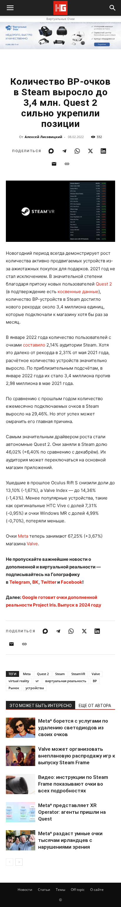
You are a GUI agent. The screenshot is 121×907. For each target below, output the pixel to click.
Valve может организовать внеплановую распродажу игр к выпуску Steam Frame (76, 755)
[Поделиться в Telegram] (64, 151)
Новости (25, 889)
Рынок (14, 688)
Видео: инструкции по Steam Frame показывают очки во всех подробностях (73, 784)
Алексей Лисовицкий (43, 137)
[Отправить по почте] (54, 163)
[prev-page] (9, 862)
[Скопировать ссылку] (67, 163)
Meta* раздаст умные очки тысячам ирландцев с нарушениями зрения (70, 840)
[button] (113, 8)
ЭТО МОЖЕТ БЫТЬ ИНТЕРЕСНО (40, 705)
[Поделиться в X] (90, 151)
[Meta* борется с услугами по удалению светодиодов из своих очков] (20, 728)
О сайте (97, 889)
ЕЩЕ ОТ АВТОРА (95, 705)
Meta (23, 536)
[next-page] (19, 862)
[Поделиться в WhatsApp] (77, 151)
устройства (35, 688)
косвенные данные (78, 291)
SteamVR (78, 674)
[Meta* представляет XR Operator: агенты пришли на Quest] (20, 812)
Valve (32, 543)
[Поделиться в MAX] (51, 151)
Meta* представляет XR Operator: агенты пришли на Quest (72, 812)
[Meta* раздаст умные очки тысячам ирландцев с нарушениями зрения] (20, 840)
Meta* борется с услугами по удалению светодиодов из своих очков (73, 727)
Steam (60, 674)
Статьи (44, 889)
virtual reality (19, 681)
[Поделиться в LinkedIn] (103, 151)
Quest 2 (104, 284)
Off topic (78, 889)
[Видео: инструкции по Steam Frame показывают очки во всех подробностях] (20, 784)
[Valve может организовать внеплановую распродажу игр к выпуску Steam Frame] (20, 756)
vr (37, 681)
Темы (60, 889)
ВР (95, 681)
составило (34, 345)
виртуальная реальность (65, 681)
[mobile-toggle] (10, 8)
